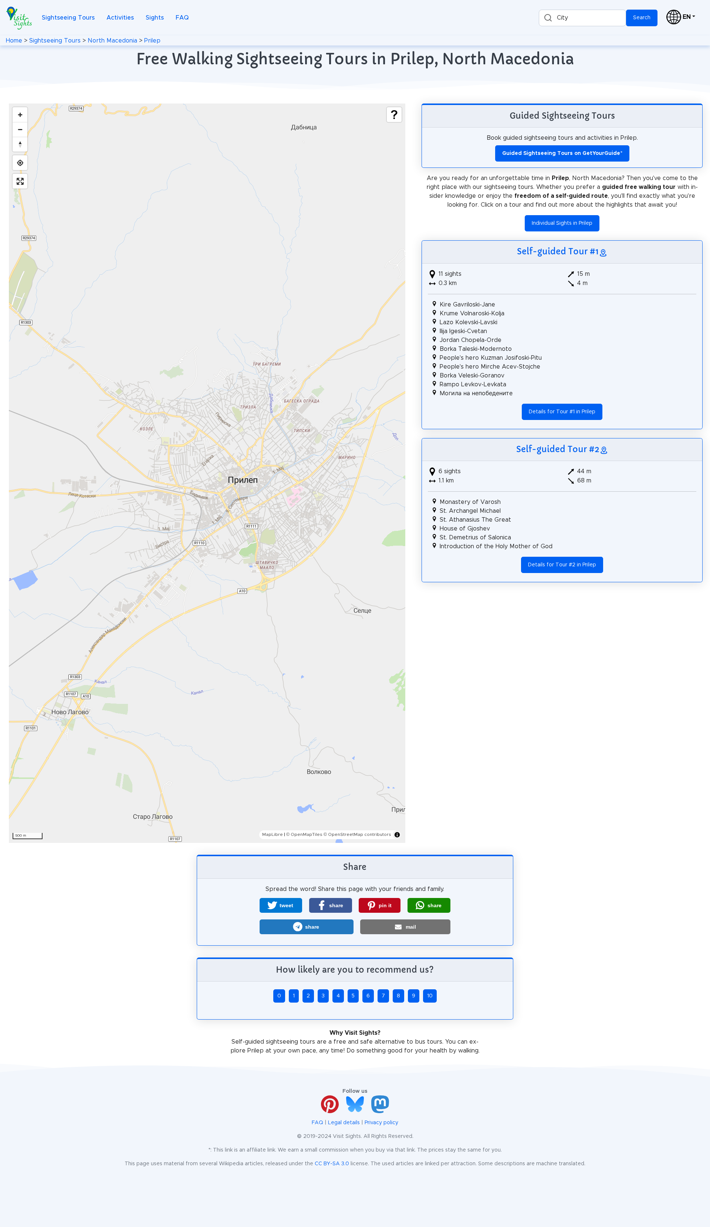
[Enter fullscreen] (20, 181)
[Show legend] (394, 114)
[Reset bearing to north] (20, 144)
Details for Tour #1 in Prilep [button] (562, 411)
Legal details (344, 1122)
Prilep (152, 41)
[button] (281, 905)
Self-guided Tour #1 (558, 251)
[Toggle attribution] (397, 834)
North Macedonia (112, 41)
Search (641, 17)
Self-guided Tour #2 (557, 449)
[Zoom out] (20, 129)
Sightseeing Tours (68, 18)
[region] (207, 473)
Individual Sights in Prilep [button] (562, 223)
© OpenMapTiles (304, 834)
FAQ (182, 18)
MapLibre (272, 834)
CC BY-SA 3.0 (332, 1163)
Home (14, 41)
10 (430, 996)
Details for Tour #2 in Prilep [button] (562, 564)
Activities (120, 18)
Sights (155, 18)
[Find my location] (20, 162)
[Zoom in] (20, 114)
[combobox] (582, 18)
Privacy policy (381, 1122)
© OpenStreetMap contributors (357, 834)
